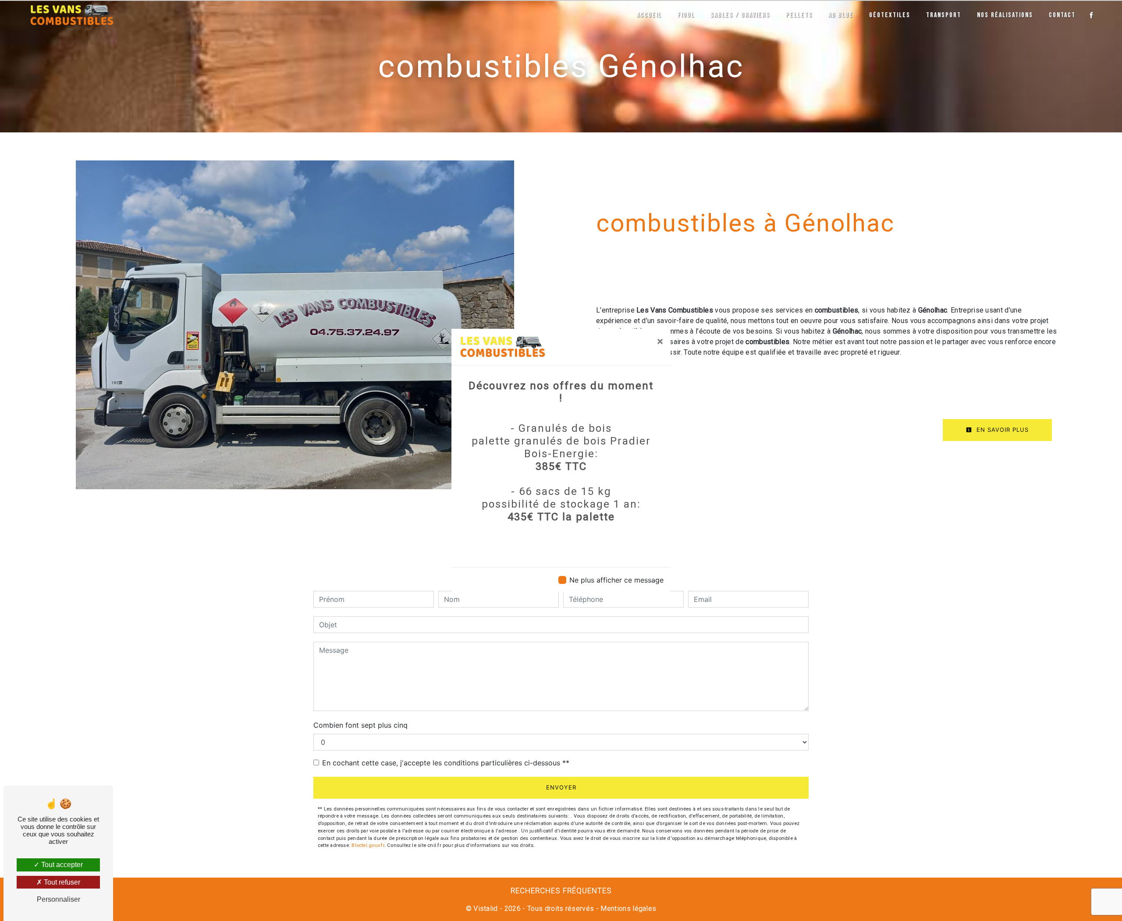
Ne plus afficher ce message (616, 580)
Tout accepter (61, 864)
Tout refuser (61, 882)
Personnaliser (58, 899)
